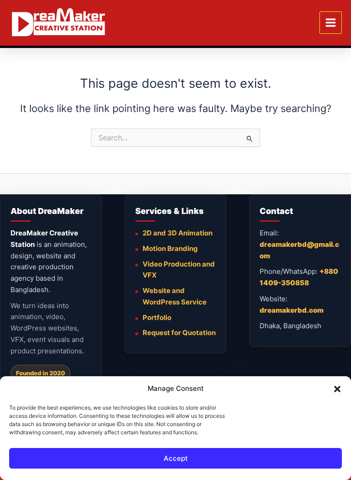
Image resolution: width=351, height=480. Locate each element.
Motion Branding (170, 248)
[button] (337, 389)
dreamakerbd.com (292, 310)
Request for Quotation (179, 332)
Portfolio (157, 317)
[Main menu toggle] (330, 22)
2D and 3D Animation (178, 233)
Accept (176, 458)
